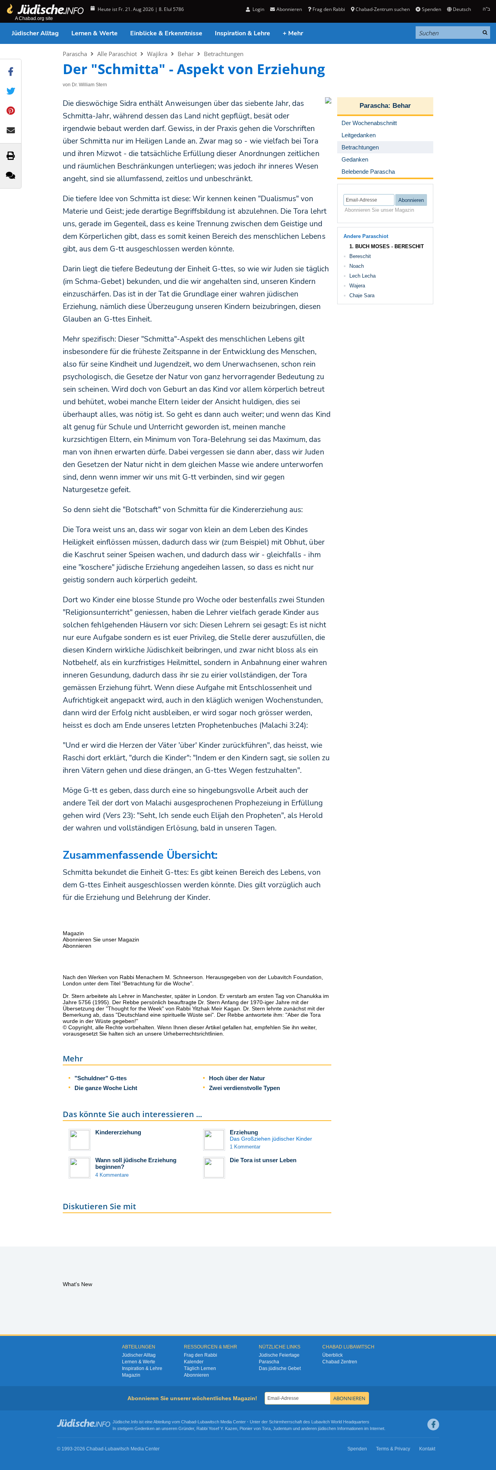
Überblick (332, 1355)
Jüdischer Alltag (35, 33)
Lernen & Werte (94, 33)
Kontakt (427, 1449)
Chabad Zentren (339, 1362)
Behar (186, 54)
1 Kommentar (245, 1147)
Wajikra (157, 54)
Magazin (131, 1375)
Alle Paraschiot (117, 54)
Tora (266, 1428)
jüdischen (327, 1428)
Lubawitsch (208, 1421)
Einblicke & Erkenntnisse (166, 33)
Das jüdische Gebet (280, 1368)
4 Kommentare (112, 1175)
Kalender (193, 1362)
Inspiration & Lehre (242, 33)
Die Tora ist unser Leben (263, 1160)
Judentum (282, 1428)
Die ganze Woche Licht (105, 1088)
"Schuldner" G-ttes (100, 1078)
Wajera (357, 286)
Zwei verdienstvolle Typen (244, 1088)
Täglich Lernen (200, 1368)
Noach (356, 266)
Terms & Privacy (393, 1449)
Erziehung (244, 1132)
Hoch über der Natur (237, 1078)
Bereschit (360, 256)
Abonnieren (196, 1375)
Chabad (188, 1421)
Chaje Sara (361, 295)
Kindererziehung (118, 1132)
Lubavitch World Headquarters (340, 1421)
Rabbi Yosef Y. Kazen (216, 1428)
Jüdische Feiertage (279, 1355)
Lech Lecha (362, 276)
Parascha (75, 54)
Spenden (431, 9)
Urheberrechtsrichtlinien (193, 1033)
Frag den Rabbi (328, 9)
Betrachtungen (223, 54)
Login (257, 9)
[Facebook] (433, 1424)
